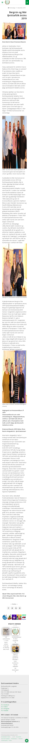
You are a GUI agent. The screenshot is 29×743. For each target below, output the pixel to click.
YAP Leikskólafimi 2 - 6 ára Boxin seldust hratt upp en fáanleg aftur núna (6, 643)
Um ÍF (13, 736)
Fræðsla (21, 738)
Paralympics (14, 738)
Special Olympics (5, 738)
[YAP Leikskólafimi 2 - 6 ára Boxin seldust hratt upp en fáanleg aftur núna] (6, 631)
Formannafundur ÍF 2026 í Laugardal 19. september (15, 640)
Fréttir (10, 740)
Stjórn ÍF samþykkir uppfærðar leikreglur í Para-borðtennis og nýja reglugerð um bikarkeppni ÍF (15, 663)
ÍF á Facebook (5, 705)
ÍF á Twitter (4, 706)
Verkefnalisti (4, 740)
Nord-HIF (18, 736)
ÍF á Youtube (4, 710)
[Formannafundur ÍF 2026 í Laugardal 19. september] (15, 631)
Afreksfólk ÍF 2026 (5, 736)
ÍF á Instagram (5, 708)
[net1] (14, 31)
